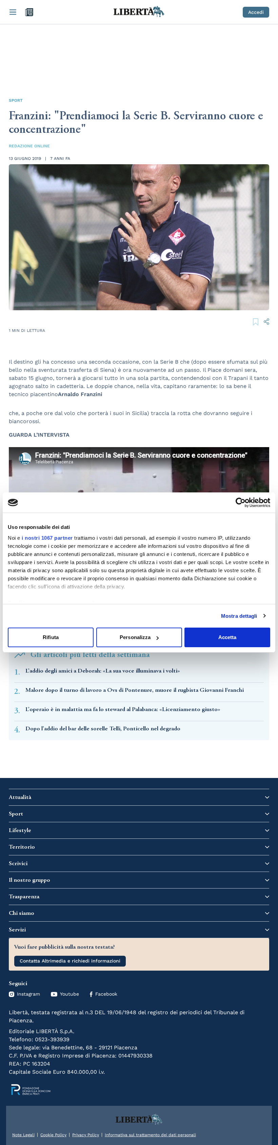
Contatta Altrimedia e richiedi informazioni (70, 961)
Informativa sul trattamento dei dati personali (150, 1135)
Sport (16, 100)
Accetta (227, 637)
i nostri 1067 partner (47, 538)
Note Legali (23, 1135)
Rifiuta (51, 637)
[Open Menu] (13, 12)
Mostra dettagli (239, 616)
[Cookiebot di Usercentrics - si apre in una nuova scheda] (240, 502)
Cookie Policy (53, 1135)
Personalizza (135, 637)
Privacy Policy (85, 1135)
